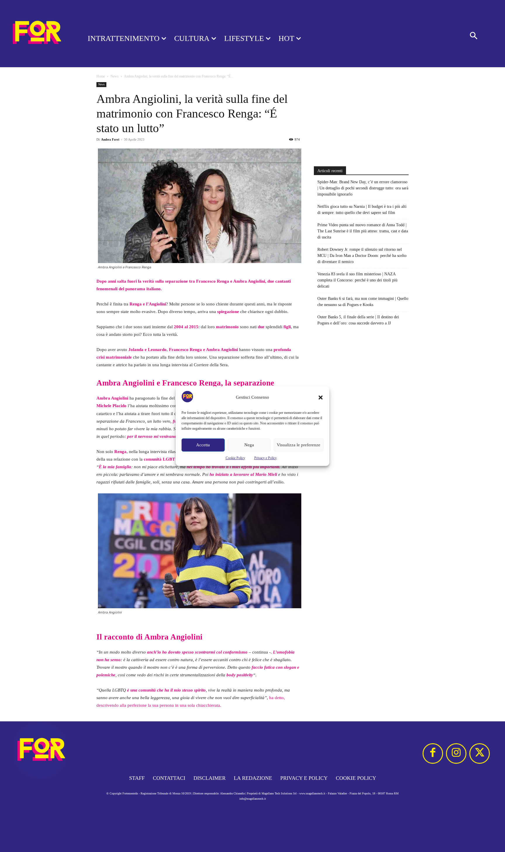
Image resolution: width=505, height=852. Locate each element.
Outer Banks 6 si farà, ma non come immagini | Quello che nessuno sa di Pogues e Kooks (362, 301)
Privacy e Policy (265, 458)
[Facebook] (433, 753)
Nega (249, 445)
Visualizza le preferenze (298, 445)
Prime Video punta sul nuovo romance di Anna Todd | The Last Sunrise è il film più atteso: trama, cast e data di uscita (362, 231)
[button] (321, 397)
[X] (479, 753)
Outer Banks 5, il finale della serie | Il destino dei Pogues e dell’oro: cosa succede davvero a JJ (358, 320)
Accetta (203, 445)
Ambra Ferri (110, 139)
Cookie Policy (235, 458)
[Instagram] (456, 753)
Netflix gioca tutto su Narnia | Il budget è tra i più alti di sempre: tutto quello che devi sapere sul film (362, 209)
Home (100, 76)
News (114, 76)
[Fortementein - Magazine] (36, 33)
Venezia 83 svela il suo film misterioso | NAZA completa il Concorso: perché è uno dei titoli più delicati (357, 280)
